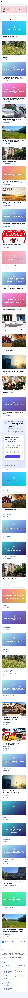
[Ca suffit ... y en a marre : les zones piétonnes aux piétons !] (14, 260)
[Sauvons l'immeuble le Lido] (14, 156)
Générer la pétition (13, 457)
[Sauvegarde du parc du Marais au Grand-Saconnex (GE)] (14, 51)
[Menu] (25, 2)
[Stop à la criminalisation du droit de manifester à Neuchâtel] (14, 114)
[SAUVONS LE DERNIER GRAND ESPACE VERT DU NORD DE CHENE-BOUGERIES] (14, 135)
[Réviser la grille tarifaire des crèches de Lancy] (14, 407)
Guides (4, 963)
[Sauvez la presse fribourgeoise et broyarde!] (14, 323)
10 (24, 942)
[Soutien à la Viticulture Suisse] (14, 30)
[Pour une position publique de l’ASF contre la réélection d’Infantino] (14, 386)
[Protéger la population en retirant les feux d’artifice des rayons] (14, 343)
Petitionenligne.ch (6, 2)
